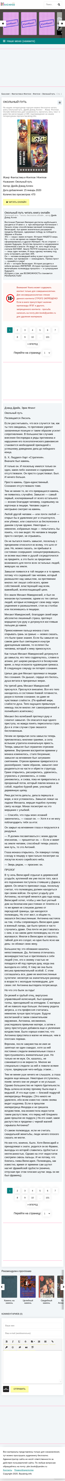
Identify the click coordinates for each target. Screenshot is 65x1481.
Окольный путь (48, 94)
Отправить (20, 1389)
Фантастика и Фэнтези (23, 177)
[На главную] (7, 4)
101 (47, 337)
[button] (6, 1341)
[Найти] (59, 5)
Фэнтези (41, 177)
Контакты (7, 1470)
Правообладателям (24, 1470)
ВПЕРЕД (33, 344)
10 (32, 337)
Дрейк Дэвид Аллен (22, 186)
